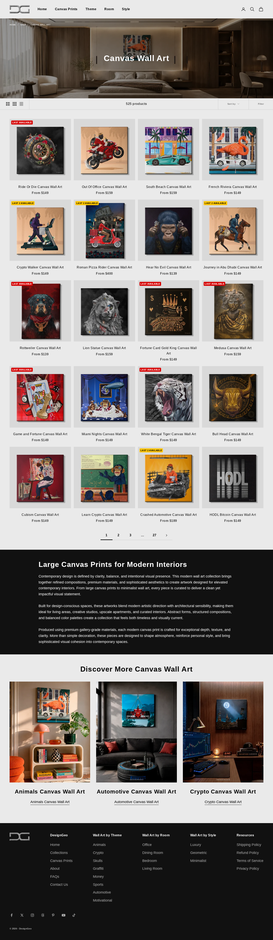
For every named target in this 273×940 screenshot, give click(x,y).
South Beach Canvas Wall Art (168, 187)
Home (42, 9)
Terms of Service (250, 861)
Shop (23, 25)
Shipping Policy (249, 845)
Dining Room (152, 853)
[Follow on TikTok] (74, 915)
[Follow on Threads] (43, 915)
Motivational (102, 900)
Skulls (98, 861)
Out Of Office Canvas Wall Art (104, 187)
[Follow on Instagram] (32, 915)
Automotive (102, 892)
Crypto (98, 853)
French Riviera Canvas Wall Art (233, 187)
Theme (91, 9)
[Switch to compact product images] (21, 103)
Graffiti (98, 869)
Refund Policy (248, 853)
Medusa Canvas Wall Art (233, 348)
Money (98, 877)
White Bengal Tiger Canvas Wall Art (168, 434)
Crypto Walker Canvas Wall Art (40, 267)
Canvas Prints (66, 9)
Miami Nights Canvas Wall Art (104, 434)
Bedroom (149, 861)
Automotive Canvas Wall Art (136, 802)
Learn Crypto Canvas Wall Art (104, 514)
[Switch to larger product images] (8, 103)
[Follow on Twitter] (22, 915)
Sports (98, 885)
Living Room (152, 869)
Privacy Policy (248, 869)
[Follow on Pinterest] (53, 915)
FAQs (54, 877)
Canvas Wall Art (40, 25)
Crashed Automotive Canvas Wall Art (168, 514)
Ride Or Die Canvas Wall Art (40, 187)
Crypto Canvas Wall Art (223, 802)
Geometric (198, 853)
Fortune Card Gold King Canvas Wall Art (168, 350)
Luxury (195, 845)
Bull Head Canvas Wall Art (232, 434)
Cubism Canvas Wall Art (40, 514)
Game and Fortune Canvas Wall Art (40, 434)
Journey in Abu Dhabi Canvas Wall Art (232, 267)
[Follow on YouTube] (64, 915)
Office (147, 845)
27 (154, 535)
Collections (59, 853)
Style (126, 9)
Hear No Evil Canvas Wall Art (168, 267)
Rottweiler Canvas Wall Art (40, 348)
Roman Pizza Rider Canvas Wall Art (104, 267)
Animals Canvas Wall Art (50, 802)
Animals (99, 845)
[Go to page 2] (166, 535)
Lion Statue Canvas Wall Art (104, 348)
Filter (261, 104)
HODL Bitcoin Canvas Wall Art (233, 514)
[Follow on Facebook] (12, 915)
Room (109, 9)
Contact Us (59, 885)
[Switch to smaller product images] (14, 103)
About (55, 869)
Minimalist (198, 861)
